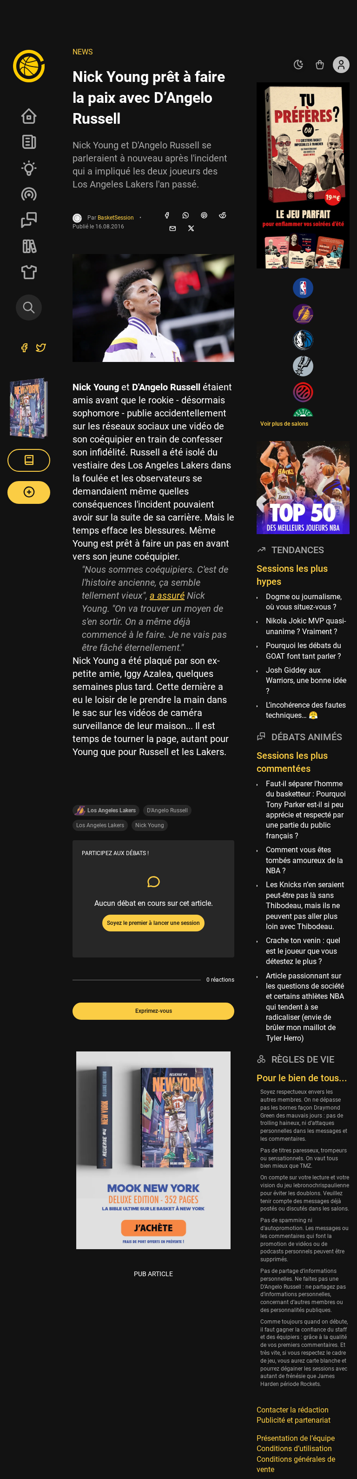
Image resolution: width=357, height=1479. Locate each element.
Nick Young (149, 825)
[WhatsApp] (185, 215)
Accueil (28, 116)
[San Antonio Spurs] (303, 366)
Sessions (28, 220)
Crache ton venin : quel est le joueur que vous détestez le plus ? (303, 951)
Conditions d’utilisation (294, 1448)
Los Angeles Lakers (100, 825)
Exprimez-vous (153, 1011)
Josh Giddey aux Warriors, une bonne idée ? (306, 681)
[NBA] (303, 288)
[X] (191, 228)
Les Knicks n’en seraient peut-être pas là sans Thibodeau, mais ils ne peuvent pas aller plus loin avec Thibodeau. (305, 905)
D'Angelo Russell (167, 810)
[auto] (298, 64)
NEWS (83, 51)
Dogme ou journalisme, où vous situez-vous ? (304, 601)
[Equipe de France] (303, 392)
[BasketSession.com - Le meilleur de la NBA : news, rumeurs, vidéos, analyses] (28, 65)
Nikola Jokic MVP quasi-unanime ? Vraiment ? (306, 626)
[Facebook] (166, 215)
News (28, 142)
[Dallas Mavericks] (303, 340)
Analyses (28, 168)
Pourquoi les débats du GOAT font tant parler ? (303, 650)
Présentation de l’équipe (296, 1438)
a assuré (167, 595)
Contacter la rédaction (293, 1409)
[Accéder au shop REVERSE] (319, 64)
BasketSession (116, 217)
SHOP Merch (28, 272)
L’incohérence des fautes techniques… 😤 (306, 710)
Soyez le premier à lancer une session (153, 923)
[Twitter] (40, 349)
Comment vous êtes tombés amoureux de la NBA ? (304, 860)
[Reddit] (222, 215)
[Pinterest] (204, 215)
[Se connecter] (341, 64)
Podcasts (28, 194)
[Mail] (172, 228)
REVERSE (28, 246)
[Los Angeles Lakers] (303, 314)
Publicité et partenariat (294, 1420)
